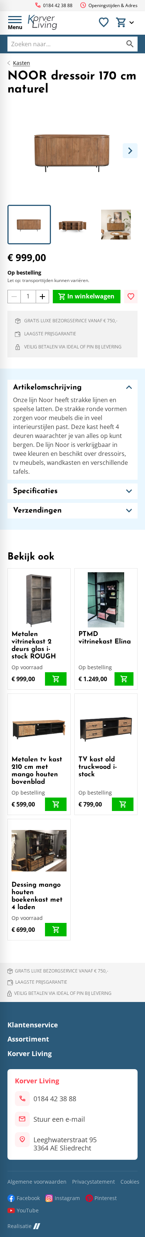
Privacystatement (93, 1182)
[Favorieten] (103, 22)
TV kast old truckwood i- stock (97, 767)
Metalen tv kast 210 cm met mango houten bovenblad (37, 771)
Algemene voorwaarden (37, 1182)
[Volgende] (130, 150)
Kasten (21, 63)
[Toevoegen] (131, 296)
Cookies (129, 1182)
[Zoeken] (130, 44)
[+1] (42, 296)
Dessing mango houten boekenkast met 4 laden (37, 896)
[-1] (14, 296)
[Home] (42, 22)
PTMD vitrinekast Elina (104, 638)
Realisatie (19, 1226)
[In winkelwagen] (56, 679)
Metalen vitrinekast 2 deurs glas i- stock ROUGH (34, 645)
